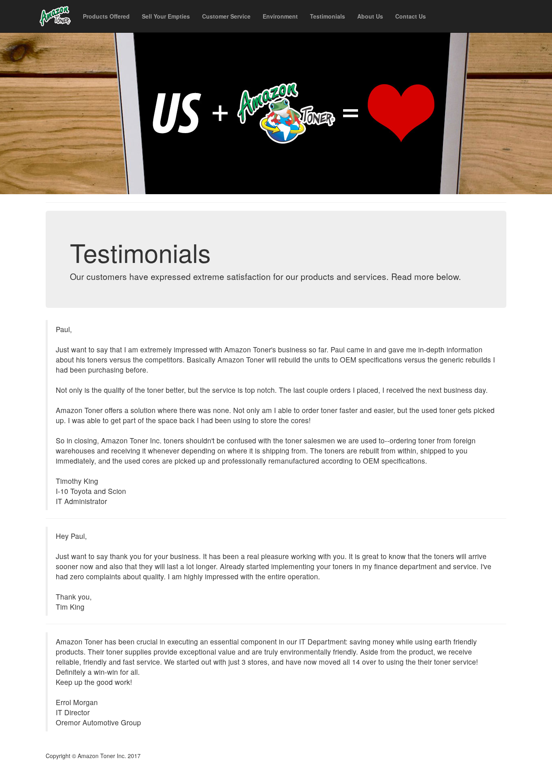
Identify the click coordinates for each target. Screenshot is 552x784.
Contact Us (410, 16)
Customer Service (226, 16)
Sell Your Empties (166, 16)
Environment (280, 16)
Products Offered (106, 16)
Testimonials (327, 16)
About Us (370, 16)
